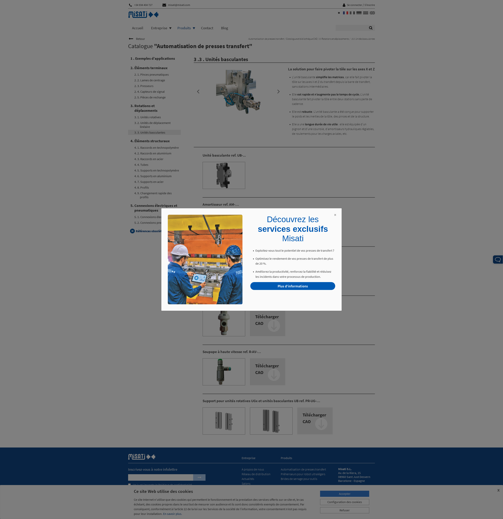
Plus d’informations (293, 286)
